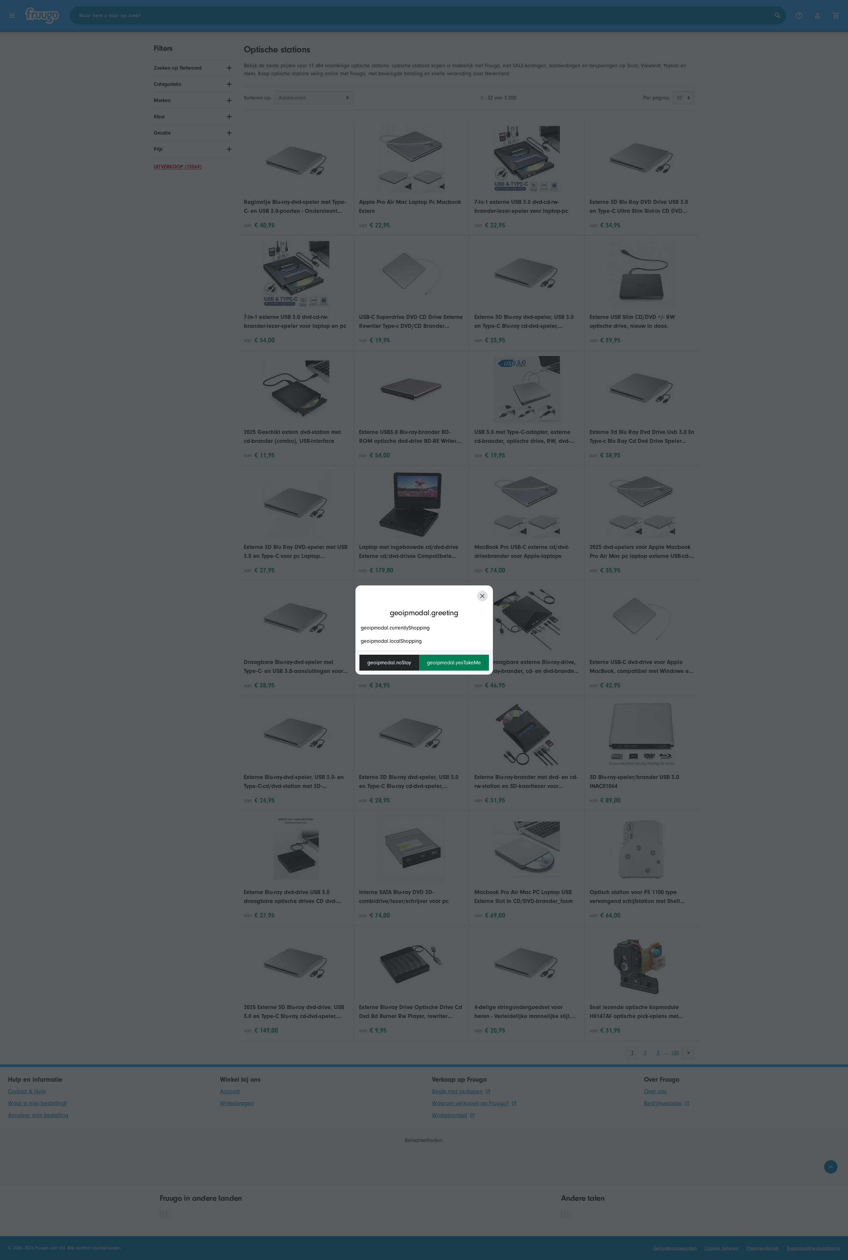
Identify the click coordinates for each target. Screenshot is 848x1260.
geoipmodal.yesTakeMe (454, 663)
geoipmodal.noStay (389, 663)
